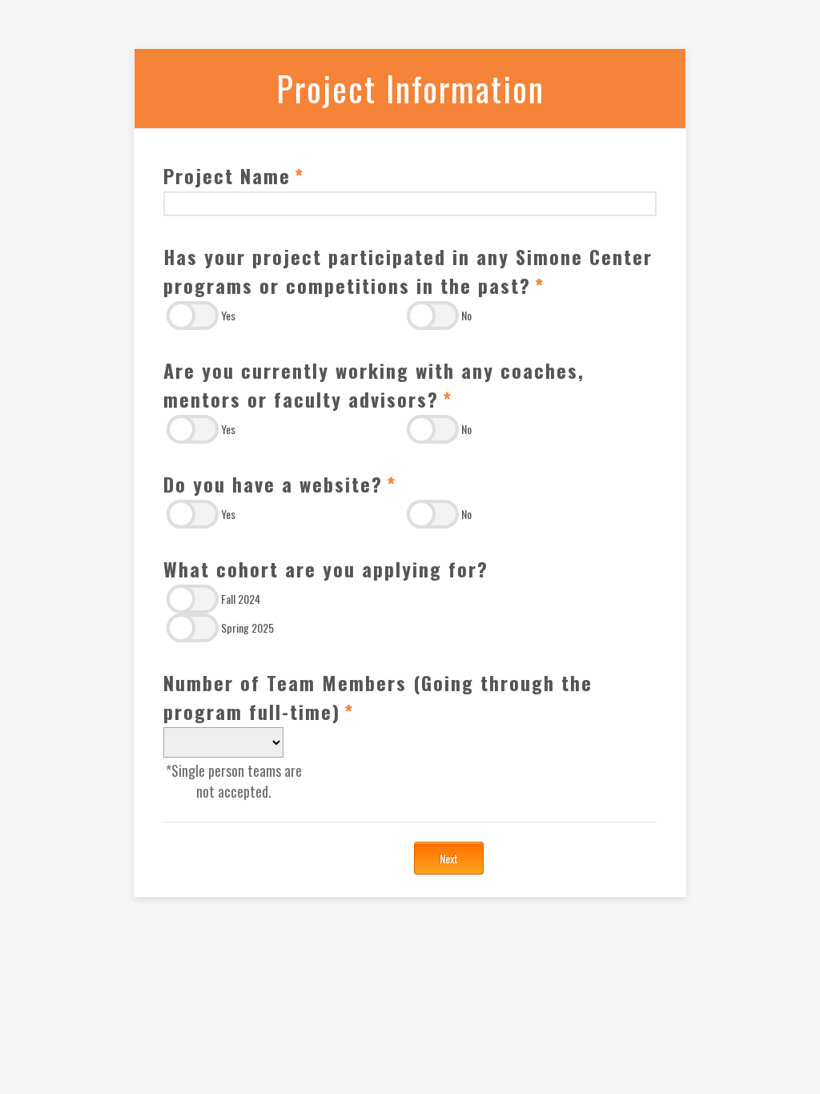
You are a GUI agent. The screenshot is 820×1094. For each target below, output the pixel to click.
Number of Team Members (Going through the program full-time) (378, 697)
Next (449, 858)
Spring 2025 (247, 627)
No (466, 315)
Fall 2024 (240, 598)
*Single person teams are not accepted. (234, 781)
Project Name (233, 175)
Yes (228, 315)
